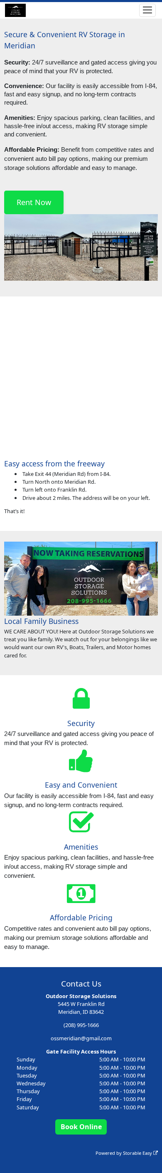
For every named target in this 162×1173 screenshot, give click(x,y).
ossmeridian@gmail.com (81, 1038)
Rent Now (34, 202)
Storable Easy (138, 1153)
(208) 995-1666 (81, 1025)
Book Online (81, 1126)
